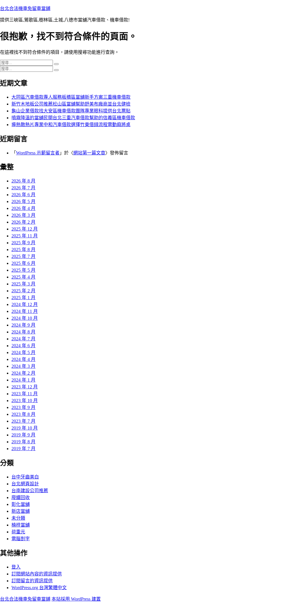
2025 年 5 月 (23, 270)
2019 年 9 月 (23, 434)
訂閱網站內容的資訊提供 (36, 573)
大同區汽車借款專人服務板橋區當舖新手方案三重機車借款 (70, 97)
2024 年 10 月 (24, 318)
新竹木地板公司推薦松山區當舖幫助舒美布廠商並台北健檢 (70, 104)
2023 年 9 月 (23, 407)
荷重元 (18, 531)
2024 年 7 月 (23, 338)
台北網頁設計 (25, 483)
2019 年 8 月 (23, 441)
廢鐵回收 (20, 497)
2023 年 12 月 (24, 386)
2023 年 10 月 (24, 400)
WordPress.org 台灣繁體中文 (39, 587)
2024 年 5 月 (23, 352)
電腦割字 (20, 538)
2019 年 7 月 (23, 448)
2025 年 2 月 (23, 290)
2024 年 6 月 (23, 345)
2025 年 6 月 (23, 263)
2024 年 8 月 (23, 331)
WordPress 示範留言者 (38, 152)
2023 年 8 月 (23, 414)
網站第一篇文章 (89, 152)
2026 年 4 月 (23, 208)
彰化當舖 (20, 504)
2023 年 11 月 (24, 393)
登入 (16, 567)
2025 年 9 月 (23, 242)
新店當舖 (20, 511)
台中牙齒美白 (25, 476)
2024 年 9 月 (23, 325)
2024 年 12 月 (24, 304)
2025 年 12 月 (24, 229)
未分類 (18, 518)
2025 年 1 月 (23, 297)
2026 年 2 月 (23, 222)
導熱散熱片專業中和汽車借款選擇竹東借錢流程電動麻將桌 (70, 124)
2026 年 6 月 (23, 194)
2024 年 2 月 (23, 373)
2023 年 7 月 (23, 421)
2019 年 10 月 (24, 428)
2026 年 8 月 (23, 180)
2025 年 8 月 (23, 249)
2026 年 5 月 (23, 201)
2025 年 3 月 (23, 283)
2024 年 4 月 (23, 359)
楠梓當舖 (20, 524)
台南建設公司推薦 (29, 490)
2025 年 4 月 (23, 277)
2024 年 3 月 (23, 366)
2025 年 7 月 (23, 256)
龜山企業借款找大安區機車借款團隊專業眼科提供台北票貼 (70, 110)
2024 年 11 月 (24, 311)
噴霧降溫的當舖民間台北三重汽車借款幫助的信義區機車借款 (73, 117)
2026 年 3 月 (23, 215)
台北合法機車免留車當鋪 (25, 8)
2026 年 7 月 (23, 187)
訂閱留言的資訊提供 (32, 580)
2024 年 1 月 (23, 380)
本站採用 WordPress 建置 (76, 599)
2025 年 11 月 (24, 235)
